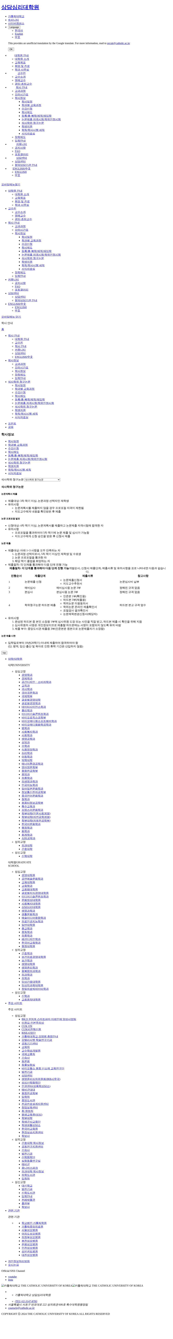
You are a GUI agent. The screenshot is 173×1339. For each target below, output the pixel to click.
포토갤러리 (21, 154)
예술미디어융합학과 (34, 917)
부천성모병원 (30, 1240)
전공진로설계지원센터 (35, 1103)
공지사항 (20, 147)
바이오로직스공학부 (34, 717)
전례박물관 (28, 1199)
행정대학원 (28, 946)
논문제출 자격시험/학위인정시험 (41, 119)
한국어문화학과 (31, 824)
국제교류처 (28, 1054)
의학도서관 (28, 1175)
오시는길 (13, 1264)
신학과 (26, 996)
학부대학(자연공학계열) (36, 817)
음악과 (26, 774)
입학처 (26, 1096)
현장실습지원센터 (32, 1132)
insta (10, 1279)
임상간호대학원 (31, 981)
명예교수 (20, 80)
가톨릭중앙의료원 (32, 1226)
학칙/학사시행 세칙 (33, 130)
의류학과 (27, 778)
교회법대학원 (30, 889)
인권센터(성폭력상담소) (36, 1086)
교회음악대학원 (31, 999)
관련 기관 (14, 1210)
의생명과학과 (30, 781)
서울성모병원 (30, 1230)
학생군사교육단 (31, 1121)
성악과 (26, 742)
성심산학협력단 (31, 1082)
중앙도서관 (28, 1100)
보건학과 (27, 960)
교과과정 (20, 90)
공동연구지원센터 (32, 1146)
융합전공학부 (30, 770)
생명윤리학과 (30, 967)
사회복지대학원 (31, 903)
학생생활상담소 (31, 1125)
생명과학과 (28, 910)
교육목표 (20, 62)
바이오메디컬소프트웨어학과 (39, 721)
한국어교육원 (30, 1128)
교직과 (26, 685)
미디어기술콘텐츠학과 (35, 714)
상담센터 (21, 157)
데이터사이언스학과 (34, 706)
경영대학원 (28, 875)
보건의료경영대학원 (34, 956)
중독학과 (27, 932)
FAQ (17, 151)
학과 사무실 (22, 69)
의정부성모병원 (31, 1237)
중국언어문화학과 (32, 795)
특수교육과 (28, 806)
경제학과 (27, 678)
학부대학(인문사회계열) (36, 813)
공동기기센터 (30, 1043)
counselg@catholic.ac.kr (21, 1308)
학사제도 (27, 112)
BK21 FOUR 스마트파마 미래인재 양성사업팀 (49, 1019)
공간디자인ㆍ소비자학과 (36, 682)
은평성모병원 (30, 1244)
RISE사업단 (29, 1032)
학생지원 (27, 126)
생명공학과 (28, 738)
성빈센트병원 (30, 1251)
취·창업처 (27, 1111)
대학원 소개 (22, 59)
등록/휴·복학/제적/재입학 (37, 115)
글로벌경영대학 (31, 699)
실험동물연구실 (31, 1160)
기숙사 (26, 1057)
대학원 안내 (22, 55)
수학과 (26, 746)
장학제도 (20, 137)
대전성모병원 (30, 1255)
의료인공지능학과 (32, 921)
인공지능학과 (30, 785)
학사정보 (20, 98)
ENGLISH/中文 (22, 168)
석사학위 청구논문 (33, 122)
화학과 (26, 831)
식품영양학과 (30, 749)
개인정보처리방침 (19, 1261)
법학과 (26, 728)
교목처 (26, 1047)
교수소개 (20, 76)
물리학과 (27, 710)
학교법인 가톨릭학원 (34, 1223)
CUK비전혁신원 (31, 1029)
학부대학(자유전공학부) (36, 820)
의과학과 (27, 974)
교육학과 (27, 885)
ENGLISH (21, 172)
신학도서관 (28, 1192)
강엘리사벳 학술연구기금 (37, 1040)
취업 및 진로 (22, 66)
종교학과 (27, 928)
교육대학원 (28, 882)
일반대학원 (28, 925)
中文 (17, 175)
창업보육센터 (30, 1107)
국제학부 (27, 696)
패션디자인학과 (31, 939)
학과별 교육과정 (31, 105)
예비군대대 (28, 1089)
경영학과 (27, 674)
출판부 (26, 1203)
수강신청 (27, 108)
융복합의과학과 (31, 971)
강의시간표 (21, 94)
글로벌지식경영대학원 (35, 893)
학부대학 (27, 1118)
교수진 (22, 73)
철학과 (26, 799)
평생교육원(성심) (32, 1114)
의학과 (26, 978)
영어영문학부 (30, 767)
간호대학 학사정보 (33, 1143)
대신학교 (27, 1185)
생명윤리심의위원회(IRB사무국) (41, 1079)
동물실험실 (28, 1064)
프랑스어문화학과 (32, 809)
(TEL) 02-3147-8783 (26, 1301)
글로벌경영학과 (31, 703)
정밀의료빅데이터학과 (35, 988)
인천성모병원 (30, 1247)
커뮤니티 (21, 144)
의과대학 (27, 845)
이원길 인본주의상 (33, 1022)
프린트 (12, 423)
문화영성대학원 (31, 900)
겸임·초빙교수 (23, 83)
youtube (12, 1276)
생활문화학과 (30, 914)
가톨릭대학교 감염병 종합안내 (40, 1036)
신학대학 (27, 856)
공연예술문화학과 (32, 878)
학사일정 (27, 101)
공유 (11, 427)
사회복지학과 (30, 731)
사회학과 (27, 735)
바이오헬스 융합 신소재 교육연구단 (43, 1068)
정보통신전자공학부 (34, 792)
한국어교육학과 (31, 942)
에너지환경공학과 (32, 763)
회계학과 (27, 834)
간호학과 (27, 953)
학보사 (26, 1135)
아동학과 (27, 756)
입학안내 (20, 140)
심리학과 (27, 753)
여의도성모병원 (31, 1233)
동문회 (26, 1061)
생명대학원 (28, 964)
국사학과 (27, 689)
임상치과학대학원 (32, 985)
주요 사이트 (15, 1003)
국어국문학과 (30, 692)
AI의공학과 (28, 838)
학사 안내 (21, 87)
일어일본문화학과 (32, 788)
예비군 (26, 1164)
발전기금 (27, 1072)
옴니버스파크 (30, 1167)
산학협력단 (28, 1157)
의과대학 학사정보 (33, 1171)
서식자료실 (28, 133)
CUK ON (27, 1026)
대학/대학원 (15, 658)
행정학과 (27, 827)
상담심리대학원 (31, 907)
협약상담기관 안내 (26, 165)
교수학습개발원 (31, 1050)
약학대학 (27, 760)
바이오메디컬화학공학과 (36, 724)
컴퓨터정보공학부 (32, 802)
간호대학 (27, 849)
